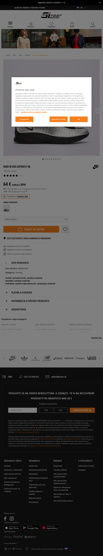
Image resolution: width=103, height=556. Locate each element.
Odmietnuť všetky (58, 119)
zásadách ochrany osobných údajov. (34, 112)
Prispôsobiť (24, 119)
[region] (51, 102)
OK (79, 119)
